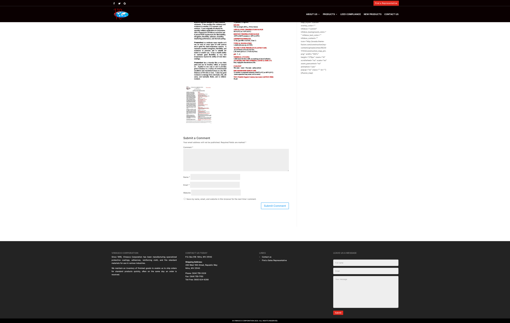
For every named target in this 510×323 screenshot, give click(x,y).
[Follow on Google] (125, 3)
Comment (188, 147)
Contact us (391, 14)
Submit (338, 313)
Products (329, 14)
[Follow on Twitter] (119, 3)
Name (186, 177)
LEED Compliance (350, 14)
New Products (372, 14)
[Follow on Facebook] (114, 3)
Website (187, 193)
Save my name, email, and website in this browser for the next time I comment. (221, 199)
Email (186, 185)
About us (311, 14)
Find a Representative (386, 3)
